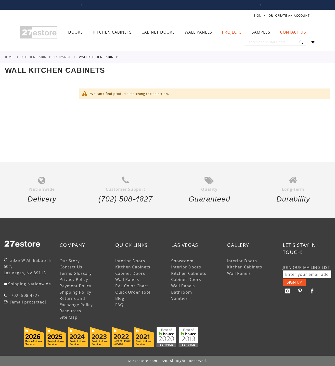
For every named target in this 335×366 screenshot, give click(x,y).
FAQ (119, 304)
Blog (119, 298)
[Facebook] (312, 291)
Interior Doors (130, 261)
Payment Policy (75, 286)
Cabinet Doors (130, 273)
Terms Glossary (76, 273)
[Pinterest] (300, 291)
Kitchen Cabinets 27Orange (46, 57)
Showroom (182, 261)
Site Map (68, 317)
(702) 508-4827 (24, 295)
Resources (70, 311)
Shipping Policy (75, 292)
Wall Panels (127, 279)
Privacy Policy (74, 279)
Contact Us (71, 267)
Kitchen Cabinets (132, 267)
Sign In (260, 15)
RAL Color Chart (131, 286)
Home (8, 57)
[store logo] (38, 32)
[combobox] (275, 42)
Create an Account (292, 15)
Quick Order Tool (132, 292)
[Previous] (80, 5)
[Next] (260, 5)
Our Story (70, 261)
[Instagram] (288, 291)
